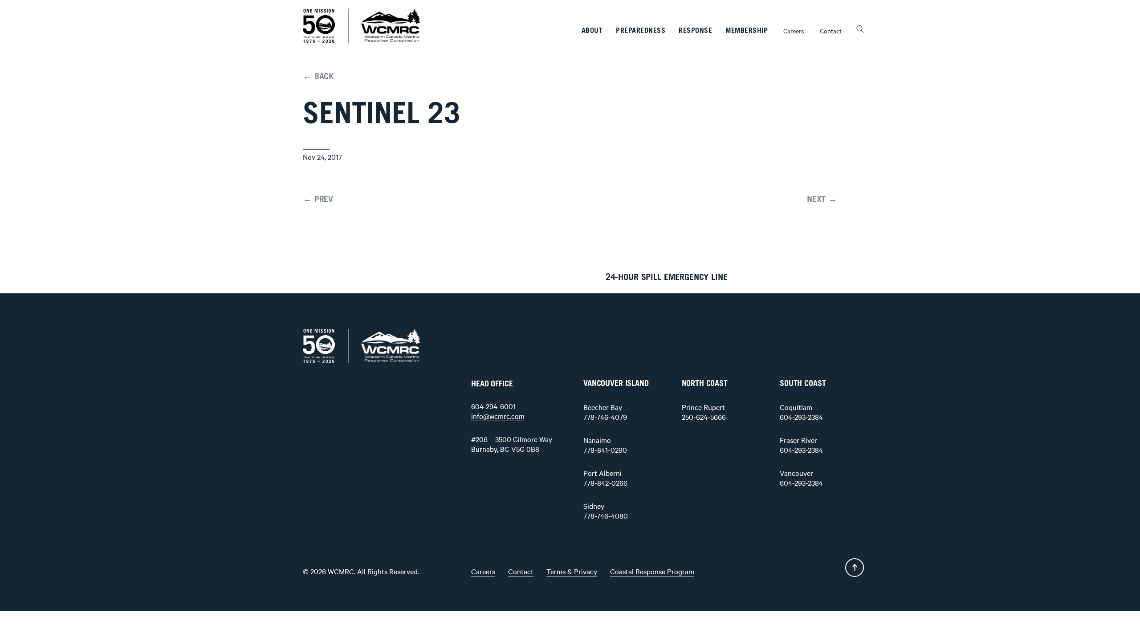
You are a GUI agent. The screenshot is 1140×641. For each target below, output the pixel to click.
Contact (831, 30)
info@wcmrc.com (498, 416)
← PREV (318, 199)
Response (695, 30)
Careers (793, 30)
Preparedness (640, 30)
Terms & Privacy (571, 571)
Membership (746, 30)
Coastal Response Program (652, 571)
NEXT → (822, 199)
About (592, 30)
